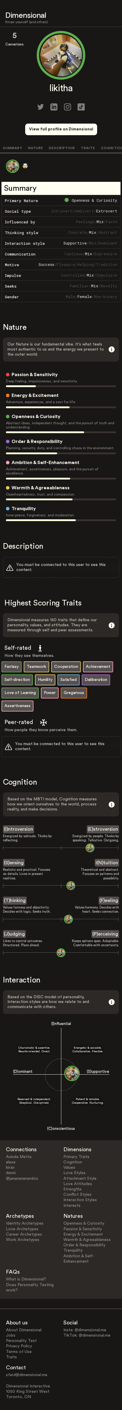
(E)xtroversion (103, 829)
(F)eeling (108, 900)
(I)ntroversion (18, 829)
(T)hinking (15, 900)
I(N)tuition (107, 862)
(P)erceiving (105, 934)
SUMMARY (12, 148)
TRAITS (88, 148)
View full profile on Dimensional (61, 129)
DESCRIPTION (62, 148)
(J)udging (14, 934)
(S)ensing (14, 862)
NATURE (35, 148)
